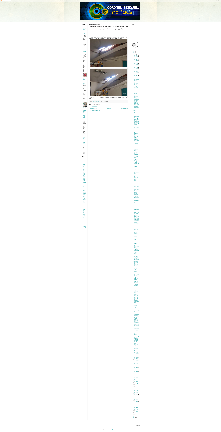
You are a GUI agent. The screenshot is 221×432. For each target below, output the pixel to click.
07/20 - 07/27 (136, 362)
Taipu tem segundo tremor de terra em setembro (136, 212)
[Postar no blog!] (104, 101)
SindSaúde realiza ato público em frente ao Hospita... (136, 278)
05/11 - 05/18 (136, 377)
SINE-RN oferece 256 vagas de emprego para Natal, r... (136, 219)
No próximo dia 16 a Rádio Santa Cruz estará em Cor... (136, 259)
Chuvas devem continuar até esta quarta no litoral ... (136, 216)
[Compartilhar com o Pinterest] (107, 101)
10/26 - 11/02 (136, 67)
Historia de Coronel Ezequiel (94, 21)
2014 (134, 54)
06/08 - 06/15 (136, 370)
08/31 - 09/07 (136, 352)
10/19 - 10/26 (136, 68)
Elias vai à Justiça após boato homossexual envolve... (136, 250)
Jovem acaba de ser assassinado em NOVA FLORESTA (136, 83)
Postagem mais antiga (124, 108)
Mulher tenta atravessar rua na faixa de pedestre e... (136, 306)
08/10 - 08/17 (136, 357)
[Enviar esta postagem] (101, 101)
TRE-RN (84, 228)
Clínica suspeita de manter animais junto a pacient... (136, 189)
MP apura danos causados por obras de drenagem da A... (136, 124)
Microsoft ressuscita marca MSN (136, 294)
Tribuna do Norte (84, 230)
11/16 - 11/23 (136, 63)
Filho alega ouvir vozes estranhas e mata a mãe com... (136, 176)
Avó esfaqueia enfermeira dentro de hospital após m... (136, 286)
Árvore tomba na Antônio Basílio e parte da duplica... (136, 242)
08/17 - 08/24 (136, 355)
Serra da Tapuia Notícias (84, 223)
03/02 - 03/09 (136, 398)
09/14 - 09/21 (136, 75)
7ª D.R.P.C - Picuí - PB (84, 160)
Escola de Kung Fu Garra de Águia (84, 183)
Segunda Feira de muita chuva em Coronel (136, 282)
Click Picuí (83, 171)
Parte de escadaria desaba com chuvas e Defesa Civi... (136, 233)
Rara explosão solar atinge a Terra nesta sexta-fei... (136, 107)
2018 (134, 51)
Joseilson (84, 192)
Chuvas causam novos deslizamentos (136, 205)
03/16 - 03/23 (136, 394)
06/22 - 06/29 (136, 367)
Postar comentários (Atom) (96, 110)
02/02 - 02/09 (136, 405)
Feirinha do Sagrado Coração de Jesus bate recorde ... (136, 270)
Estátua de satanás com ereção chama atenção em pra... (136, 88)
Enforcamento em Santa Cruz (84, 52)
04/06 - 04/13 (136, 388)
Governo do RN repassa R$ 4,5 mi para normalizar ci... (136, 120)
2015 (134, 52)
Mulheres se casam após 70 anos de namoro (136, 137)
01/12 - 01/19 (136, 411)
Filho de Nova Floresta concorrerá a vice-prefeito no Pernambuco (84, 81)
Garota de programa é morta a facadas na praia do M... (136, 193)
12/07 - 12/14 (136, 59)
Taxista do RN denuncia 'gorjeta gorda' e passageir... (136, 314)
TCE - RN (84, 227)
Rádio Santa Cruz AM (84, 218)
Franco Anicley (84, 186)
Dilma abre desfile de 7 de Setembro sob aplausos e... (136, 318)
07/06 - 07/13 (136, 364)
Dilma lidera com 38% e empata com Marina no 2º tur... (136, 246)
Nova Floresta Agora (84, 202)
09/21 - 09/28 (136, 74)
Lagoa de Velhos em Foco (84, 194)
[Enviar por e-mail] (103, 101)
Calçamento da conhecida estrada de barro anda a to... (136, 265)
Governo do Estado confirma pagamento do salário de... (136, 168)
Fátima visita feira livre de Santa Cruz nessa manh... (136, 96)
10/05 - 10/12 (136, 71)
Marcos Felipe (84, 196)
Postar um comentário (94, 106)
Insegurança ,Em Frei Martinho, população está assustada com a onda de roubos (84, 141)
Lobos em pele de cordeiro (136, 157)
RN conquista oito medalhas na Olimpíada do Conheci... (136, 321)
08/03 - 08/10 (136, 358)
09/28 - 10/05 (136, 72)
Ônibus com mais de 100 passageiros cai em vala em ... (136, 229)
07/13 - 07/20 (136, 363)
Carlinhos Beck (84, 166)
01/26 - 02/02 (136, 407)
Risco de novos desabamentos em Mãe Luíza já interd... (136, 274)
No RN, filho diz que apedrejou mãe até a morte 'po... (136, 197)
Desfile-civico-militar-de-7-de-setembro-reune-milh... (136, 337)
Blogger (120, 429)
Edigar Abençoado (84, 180)
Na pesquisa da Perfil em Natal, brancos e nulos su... (136, 333)
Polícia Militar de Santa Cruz (84, 212)
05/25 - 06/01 (136, 372)
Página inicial (109, 108)
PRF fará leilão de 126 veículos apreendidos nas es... (136, 144)
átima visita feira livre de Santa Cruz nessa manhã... (136, 100)
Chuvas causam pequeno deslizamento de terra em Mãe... (136, 149)
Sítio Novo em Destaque (84, 226)
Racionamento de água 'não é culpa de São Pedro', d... (136, 160)
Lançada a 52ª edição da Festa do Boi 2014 (136, 253)
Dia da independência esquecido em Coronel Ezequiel (136, 345)
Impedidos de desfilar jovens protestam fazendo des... (136, 349)
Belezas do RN (136, 256)
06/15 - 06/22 (136, 368)
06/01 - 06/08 (136, 371)
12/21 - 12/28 (136, 56)
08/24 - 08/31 (136, 353)
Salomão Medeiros (84, 220)
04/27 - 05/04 (136, 381)
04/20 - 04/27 (136, 383)
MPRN (84, 198)
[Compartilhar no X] (105, 101)
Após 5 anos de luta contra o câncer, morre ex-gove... (136, 79)
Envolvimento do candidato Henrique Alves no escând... (136, 329)
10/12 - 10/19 (136, 70)
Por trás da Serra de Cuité (84, 215)
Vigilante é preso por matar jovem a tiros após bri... (136, 128)
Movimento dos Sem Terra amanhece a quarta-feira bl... (136, 185)
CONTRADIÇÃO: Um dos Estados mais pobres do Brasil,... (136, 133)
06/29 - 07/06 (136, 366)
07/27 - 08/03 (136, 360)
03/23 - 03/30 (136, 392)
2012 (134, 417)
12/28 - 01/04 (136, 55)
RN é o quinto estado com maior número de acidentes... (136, 104)
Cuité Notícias (84, 173)
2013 (134, 416)
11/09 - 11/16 (136, 64)
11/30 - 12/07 (136, 60)
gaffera (112, 429)
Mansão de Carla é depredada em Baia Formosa (136, 341)
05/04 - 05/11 (136, 379)
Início (83, 21)
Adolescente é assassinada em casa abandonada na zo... (136, 153)
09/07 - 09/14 (136, 76)
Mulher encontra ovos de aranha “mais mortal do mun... (136, 172)
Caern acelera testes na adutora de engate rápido (136, 208)
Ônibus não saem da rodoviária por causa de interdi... (136, 201)
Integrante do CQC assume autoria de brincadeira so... (136, 224)
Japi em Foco (84, 191)
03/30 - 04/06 (136, 390)
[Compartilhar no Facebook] (106, 101)
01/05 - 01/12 (136, 413)
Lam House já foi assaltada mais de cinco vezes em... (136, 163)
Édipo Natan (83, 236)
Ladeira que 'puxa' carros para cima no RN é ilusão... (136, 310)
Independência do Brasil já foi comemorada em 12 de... (136, 298)
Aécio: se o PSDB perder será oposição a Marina (136, 111)
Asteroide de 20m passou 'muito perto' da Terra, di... (136, 325)
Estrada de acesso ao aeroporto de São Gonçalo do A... (136, 238)
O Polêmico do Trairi (84, 205)
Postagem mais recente (93, 108)
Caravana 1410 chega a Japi (136, 262)
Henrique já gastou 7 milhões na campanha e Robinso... (136, 181)
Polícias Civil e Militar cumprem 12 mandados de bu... (136, 116)
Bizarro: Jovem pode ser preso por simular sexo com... (136, 92)
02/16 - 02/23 (136, 401)
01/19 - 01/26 (136, 409)
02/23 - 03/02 (136, 399)
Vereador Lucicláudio (84, 233)
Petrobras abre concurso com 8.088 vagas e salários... (136, 140)
